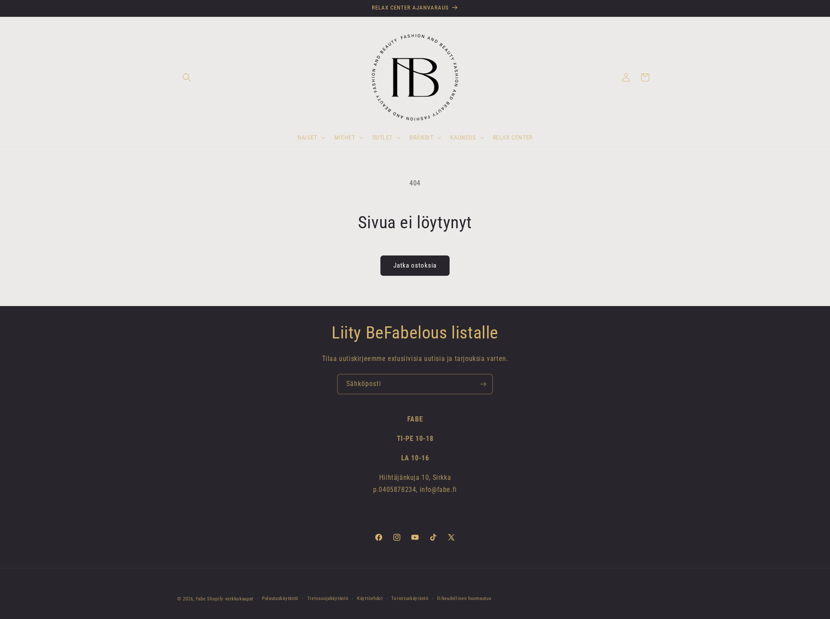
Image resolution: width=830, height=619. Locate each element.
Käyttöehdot (370, 598)
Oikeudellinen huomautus (464, 598)
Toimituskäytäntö (409, 598)
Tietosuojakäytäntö (328, 598)
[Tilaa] (482, 384)
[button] (186, 77)
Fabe (201, 599)
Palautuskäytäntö (280, 598)
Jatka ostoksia (415, 265)
